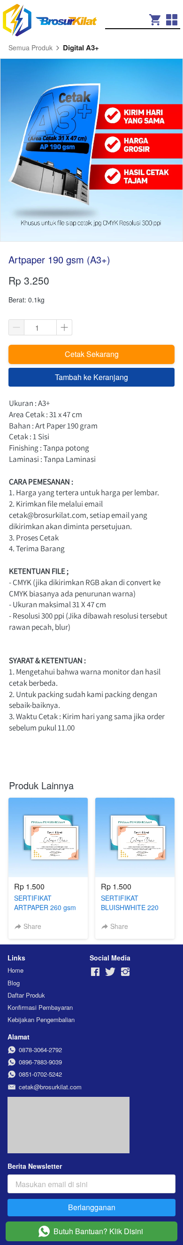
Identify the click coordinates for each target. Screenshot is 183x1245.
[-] (95, 972)
